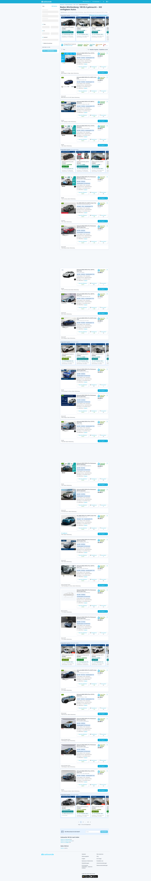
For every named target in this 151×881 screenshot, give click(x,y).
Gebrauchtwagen (68, 4)
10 (88, 822)
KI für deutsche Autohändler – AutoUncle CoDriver (87, 867)
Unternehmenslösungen (102, 863)
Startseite (62, 4)
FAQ (97, 856)
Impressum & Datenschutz (87, 860)
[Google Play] (86, 876)
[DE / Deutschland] (107, 1)
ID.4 (77, 4)
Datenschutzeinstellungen (102, 865)
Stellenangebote (85, 856)
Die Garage (99, 858)
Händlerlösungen (85, 863)
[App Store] (94, 876)
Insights (83, 858)
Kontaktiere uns (100, 860)
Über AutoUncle (100, 854)
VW (74, 4)
